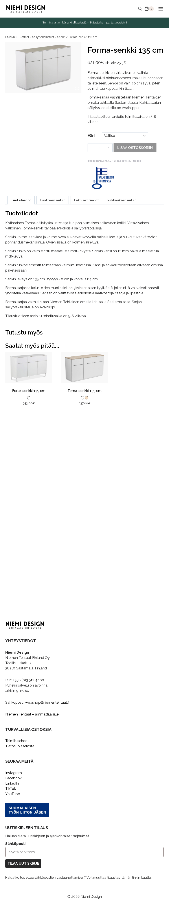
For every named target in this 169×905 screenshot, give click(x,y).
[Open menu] (160, 9)
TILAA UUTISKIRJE (23, 863)
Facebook (13, 778)
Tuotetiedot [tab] (21, 200)
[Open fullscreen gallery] (77, 88)
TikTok (10, 789)
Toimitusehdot (17, 741)
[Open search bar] (140, 9)
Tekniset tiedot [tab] (86, 200)
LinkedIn (12, 783)
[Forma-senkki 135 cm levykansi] (43, 67)
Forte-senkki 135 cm (28, 391)
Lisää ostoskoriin (135, 147)
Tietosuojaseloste (19, 746)
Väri (91, 136)
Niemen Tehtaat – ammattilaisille (32, 714)
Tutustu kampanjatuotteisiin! (108, 22)
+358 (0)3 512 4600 (28, 680)
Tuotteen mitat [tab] (52, 200)
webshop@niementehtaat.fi (47, 702)
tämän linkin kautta (136, 878)
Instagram (13, 773)
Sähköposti (15, 844)
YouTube (12, 794)
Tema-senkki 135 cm (84, 391)
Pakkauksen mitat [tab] (121, 200)
